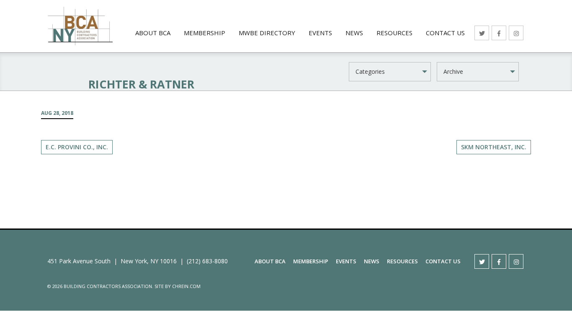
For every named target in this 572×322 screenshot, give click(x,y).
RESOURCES (394, 33)
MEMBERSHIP (204, 33)
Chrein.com (186, 286)
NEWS (354, 33)
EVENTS (320, 33)
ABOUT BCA (152, 33)
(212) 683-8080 (207, 261)
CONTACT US (445, 33)
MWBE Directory (267, 33)
